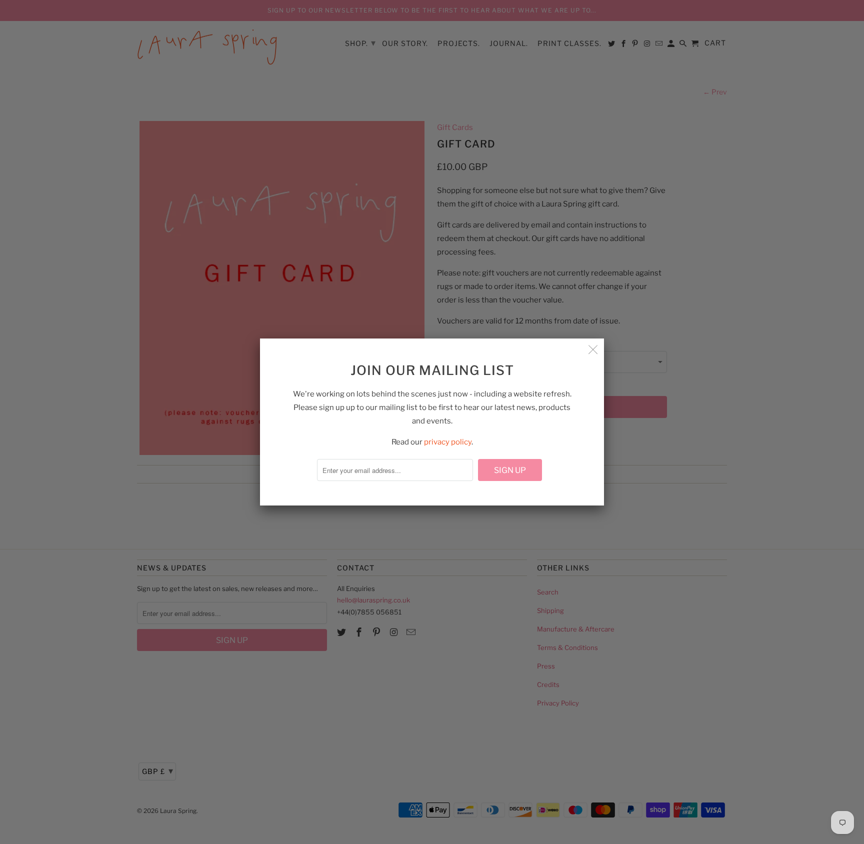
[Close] (593, 349)
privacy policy (448, 442)
